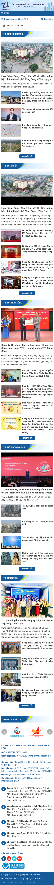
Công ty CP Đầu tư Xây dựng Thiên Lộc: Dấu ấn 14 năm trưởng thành (37, 661)
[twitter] (14, 860)
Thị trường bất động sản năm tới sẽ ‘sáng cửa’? (37, 110)
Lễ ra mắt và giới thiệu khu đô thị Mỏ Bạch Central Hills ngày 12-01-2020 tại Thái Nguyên (37, 233)
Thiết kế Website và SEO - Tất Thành (18, 882)
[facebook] (4, 860)
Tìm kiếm (48, 19)
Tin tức (20, 26)
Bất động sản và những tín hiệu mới (37, 523)
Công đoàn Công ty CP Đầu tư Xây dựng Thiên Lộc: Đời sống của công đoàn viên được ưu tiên (37, 646)
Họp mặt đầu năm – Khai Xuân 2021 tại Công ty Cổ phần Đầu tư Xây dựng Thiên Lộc (37, 406)
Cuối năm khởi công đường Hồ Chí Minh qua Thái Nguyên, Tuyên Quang (37, 143)
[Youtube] (19, 860)
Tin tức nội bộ (10, 578)
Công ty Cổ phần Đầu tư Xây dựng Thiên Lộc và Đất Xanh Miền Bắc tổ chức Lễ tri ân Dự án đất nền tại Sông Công (37, 281)
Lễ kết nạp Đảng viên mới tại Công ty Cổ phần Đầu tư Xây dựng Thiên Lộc (37, 693)
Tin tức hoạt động (12, 302)
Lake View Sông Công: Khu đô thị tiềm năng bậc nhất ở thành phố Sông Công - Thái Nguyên (27, 78)
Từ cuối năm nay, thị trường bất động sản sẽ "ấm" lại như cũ (37, 538)
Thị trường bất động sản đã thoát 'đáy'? (37, 507)
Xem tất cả (27, 156)
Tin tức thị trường (13, 33)
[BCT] (13, 869)
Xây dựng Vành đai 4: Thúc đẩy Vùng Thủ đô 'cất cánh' (37, 126)
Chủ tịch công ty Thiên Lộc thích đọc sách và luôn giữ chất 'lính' (37, 675)
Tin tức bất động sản (14, 447)
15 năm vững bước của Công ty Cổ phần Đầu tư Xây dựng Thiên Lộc (27, 622)
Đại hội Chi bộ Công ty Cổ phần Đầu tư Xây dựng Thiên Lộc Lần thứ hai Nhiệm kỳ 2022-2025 (37, 373)
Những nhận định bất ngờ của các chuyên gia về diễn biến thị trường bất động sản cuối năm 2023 (37, 557)
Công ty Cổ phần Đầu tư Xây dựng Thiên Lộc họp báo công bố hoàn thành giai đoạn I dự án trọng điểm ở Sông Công (37, 266)
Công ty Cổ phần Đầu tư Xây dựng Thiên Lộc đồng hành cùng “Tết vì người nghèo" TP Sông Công (27, 348)
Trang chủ (10, 26)
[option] (17, 732)
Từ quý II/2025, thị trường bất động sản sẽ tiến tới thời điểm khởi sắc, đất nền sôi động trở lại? (27, 491)
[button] (4, 732)
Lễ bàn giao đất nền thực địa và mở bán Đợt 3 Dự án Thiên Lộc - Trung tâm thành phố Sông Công (37, 249)
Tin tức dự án (10, 165)
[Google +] (9, 860)
